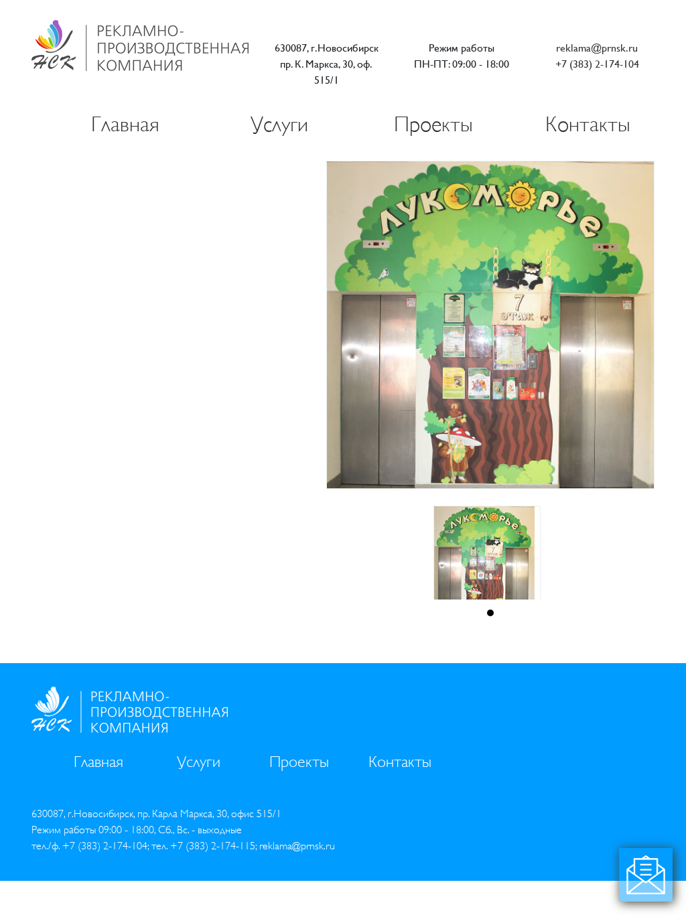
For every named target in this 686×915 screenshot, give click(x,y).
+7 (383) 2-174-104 (597, 64)
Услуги (279, 124)
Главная (125, 124)
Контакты (587, 124)
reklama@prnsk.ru (597, 48)
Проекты (433, 124)
